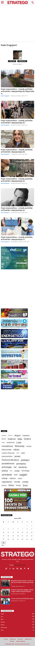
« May (2, 545)
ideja (20, 439)
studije (17, 471)
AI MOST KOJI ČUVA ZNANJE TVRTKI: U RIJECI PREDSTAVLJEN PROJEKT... (22, 590)
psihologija (7, 467)
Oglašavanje (28, 639)
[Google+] (14, 568)
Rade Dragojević (5, 95)
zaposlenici (7, 482)
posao (17, 456)
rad (15, 467)
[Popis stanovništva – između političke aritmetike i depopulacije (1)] (17, 226)
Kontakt (12, 641)
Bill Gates (10, 435)
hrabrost (12, 439)
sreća (5, 470)
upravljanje (7, 474)
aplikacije (4, 435)
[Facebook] (10, 568)
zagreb (20, 478)
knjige (3, 442)
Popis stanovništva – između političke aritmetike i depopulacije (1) (16, 238)
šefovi (11, 485)
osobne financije (8, 453)
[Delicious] (7, 568)
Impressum (13, 639)
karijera (27, 439)
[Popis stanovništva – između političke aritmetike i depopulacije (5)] (17, 110)
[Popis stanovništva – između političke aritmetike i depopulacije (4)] (17, 139)
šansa (4, 485)
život (25, 485)
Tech (2, 630)
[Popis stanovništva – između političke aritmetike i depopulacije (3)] (17, 168)
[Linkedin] (21, 568)
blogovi (17, 435)
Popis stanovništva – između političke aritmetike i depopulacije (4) (16, 150)
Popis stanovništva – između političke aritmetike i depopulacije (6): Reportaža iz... (17, 91)
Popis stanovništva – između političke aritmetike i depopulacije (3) (16, 180)
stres (11, 470)
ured (15, 475)
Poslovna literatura (10, 460)
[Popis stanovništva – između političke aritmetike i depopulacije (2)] (17, 197)
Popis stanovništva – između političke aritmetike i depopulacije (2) (16, 209)
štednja (18, 485)
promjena (21, 463)
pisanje (17, 452)
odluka (16, 449)
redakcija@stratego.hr (20, 565)
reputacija (22, 467)
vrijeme (12, 478)
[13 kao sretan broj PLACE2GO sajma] (5, 601)
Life (2, 616)
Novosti (3, 622)
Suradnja (20, 639)
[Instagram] (18, 568)
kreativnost (10, 442)
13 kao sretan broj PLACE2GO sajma (22, 598)
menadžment (7, 446)
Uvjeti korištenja (20, 641)
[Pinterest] (25, 568)
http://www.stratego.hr (17, 64)
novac (29, 446)
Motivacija (19, 446)
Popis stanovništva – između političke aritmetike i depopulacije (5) (16, 121)
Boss (2, 619)
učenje (4, 478)
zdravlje (17, 482)
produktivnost (8, 463)
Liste (18, 442)
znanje (25, 482)
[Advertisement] (17, 23)
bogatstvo (26, 435)
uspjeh (23, 474)
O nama (6, 639)
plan (23, 453)
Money (2, 624)
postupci (25, 460)
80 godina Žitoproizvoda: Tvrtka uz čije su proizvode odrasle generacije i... (22, 582)
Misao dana (4, 627)
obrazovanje (6, 450)
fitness (4, 439)
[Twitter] (28, 568)
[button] (32, 3)
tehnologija (25, 471)
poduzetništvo (7, 456)
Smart (2, 614)
